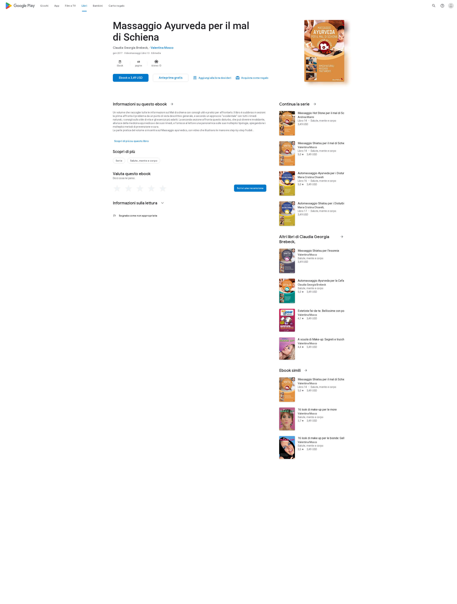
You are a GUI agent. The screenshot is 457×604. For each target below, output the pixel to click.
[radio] (117, 188)
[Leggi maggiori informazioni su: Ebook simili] (306, 370)
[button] (171, 78)
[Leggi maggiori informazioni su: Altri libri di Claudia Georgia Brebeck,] (342, 236)
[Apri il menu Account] (451, 5)
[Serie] (119, 160)
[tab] (44, 5)
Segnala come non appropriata (135, 215)
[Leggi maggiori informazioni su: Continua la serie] (314, 104)
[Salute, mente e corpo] (143, 160)
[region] (184, 63)
